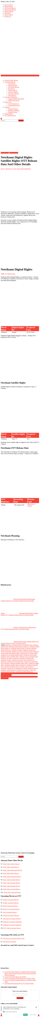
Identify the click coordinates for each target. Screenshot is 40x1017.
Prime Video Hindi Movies (11, 873)
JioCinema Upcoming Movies (12, 918)
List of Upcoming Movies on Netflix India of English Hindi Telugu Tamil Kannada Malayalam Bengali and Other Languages (20, 973)
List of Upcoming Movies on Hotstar (15, 977)
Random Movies (13, 109)
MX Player (11, 88)
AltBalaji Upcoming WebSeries (12, 925)
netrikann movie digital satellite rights (12, 655)
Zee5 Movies (12, 95)
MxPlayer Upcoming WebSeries (12, 922)
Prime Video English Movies (12, 892)
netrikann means (27, 651)
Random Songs (12, 112)
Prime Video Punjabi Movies (11, 880)
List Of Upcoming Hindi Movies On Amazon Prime (19, 978)
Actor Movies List (13, 104)
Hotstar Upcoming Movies (11, 899)
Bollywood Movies (10, 10)
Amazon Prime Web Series (16, 99)
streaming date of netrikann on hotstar (18, 670)
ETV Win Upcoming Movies (12, 928)
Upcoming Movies (9, 82)
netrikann (8, 645)
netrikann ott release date (19, 660)
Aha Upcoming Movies (10, 912)
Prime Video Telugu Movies (11, 864)
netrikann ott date (6, 660)
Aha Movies (11, 83)
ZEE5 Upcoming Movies (10, 906)
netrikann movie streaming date (28, 656)
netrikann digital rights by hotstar (20, 648)
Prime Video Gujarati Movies (11, 889)
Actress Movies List (14, 105)
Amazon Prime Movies (11, 80)
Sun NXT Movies (13, 94)
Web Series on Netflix (9, 941)
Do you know (8, 4)
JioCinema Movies (13, 87)
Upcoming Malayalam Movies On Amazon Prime (19, 983)
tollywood (20, 169)
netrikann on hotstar (6, 658)
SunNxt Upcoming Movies (11, 915)
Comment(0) (27, 169)
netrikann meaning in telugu (14, 651)
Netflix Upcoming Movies (10, 903)
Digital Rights (8, 114)
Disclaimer (7, 13)
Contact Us (7, 16)
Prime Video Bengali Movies (11, 886)
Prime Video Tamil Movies (11, 867)
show (13, 274)
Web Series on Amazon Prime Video (13, 938)
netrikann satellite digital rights (19, 663)
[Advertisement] (20, 54)
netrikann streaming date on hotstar (14, 666)
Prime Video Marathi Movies (11, 883)
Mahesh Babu (8, 6)
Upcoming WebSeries (10, 97)
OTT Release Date (10, 115)
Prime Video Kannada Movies (12, 876)
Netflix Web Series (13, 100)
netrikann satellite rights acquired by (15, 665)
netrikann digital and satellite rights (22, 645)
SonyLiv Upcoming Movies (11, 909)
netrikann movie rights (29, 655)
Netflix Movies (12, 90)
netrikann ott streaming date (15, 661)
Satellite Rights (13, 153)
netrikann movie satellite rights (10, 656)
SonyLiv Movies (13, 92)
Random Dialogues (14, 110)
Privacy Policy (8, 15)
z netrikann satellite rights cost (24, 671)
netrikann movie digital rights (28, 653)
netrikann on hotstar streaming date (23, 658)
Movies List (7, 102)
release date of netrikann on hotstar (17, 668)
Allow (25, 1015)
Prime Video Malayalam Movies (12, 870)
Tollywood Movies (10, 8)
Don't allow (33, 1015)
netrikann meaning (16, 650)
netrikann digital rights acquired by (19, 646)
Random (6, 107)
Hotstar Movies (8, 11)
